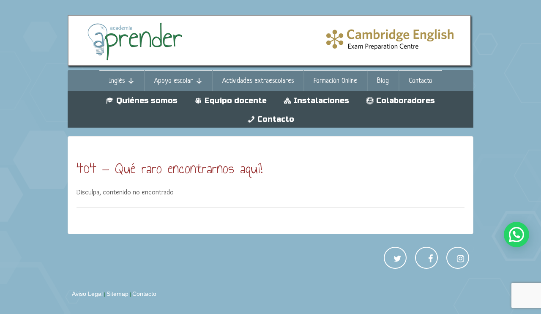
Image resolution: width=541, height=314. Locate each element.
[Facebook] (430, 259)
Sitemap (117, 293)
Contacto (420, 81)
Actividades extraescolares (258, 81)
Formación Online (335, 81)
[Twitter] (397, 259)
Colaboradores (405, 100)
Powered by (528, 286)
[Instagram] (460, 259)
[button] (516, 234)
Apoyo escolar (173, 81)
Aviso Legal (87, 293)
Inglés (117, 81)
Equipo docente (236, 100)
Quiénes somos (147, 100)
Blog (383, 81)
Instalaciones (321, 100)
